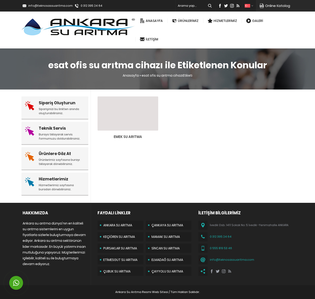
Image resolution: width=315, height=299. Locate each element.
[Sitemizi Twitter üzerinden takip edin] (226, 6)
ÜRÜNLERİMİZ (188, 20)
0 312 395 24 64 (91, 6)
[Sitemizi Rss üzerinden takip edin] (238, 6)
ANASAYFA (154, 20)
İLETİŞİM (152, 39)
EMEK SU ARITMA (128, 136)
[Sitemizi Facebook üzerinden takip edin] (220, 6)
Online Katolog (277, 5)
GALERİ (257, 20)
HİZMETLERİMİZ (225, 20)
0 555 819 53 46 (221, 248)
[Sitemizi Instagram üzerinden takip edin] (232, 6)
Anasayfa (131, 75)
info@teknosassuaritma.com (50, 6)
